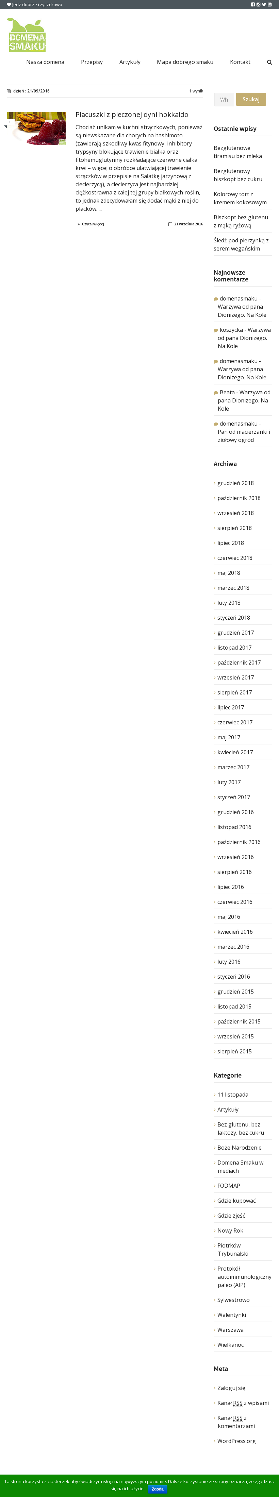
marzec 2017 (233, 767)
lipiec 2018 (230, 543)
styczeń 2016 (233, 976)
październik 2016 (239, 842)
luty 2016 (229, 961)
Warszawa (230, 1329)
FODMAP (228, 1185)
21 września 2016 (188, 224)
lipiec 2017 (230, 707)
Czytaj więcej (93, 224)
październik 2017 (239, 662)
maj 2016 (228, 916)
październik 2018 (239, 498)
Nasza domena (45, 62)
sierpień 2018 (234, 528)
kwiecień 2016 (235, 931)
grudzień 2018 (235, 483)
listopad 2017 (234, 647)
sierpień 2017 (234, 692)
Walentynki (231, 1315)
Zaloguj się (231, 1388)
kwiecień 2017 (235, 752)
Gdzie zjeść (231, 1215)
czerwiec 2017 (234, 722)
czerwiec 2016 (234, 902)
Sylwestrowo (233, 1300)
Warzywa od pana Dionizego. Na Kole (244, 338)
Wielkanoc (230, 1344)
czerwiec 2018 (234, 558)
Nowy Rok (230, 1230)
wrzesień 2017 (235, 677)
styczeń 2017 (233, 797)
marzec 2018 (233, 587)
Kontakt (240, 62)
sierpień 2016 (234, 872)
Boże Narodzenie (239, 1147)
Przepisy (92, 62)
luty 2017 (229, 782)
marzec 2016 (233, 946)
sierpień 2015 (234, 1051)
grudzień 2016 (235, 812)
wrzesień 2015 (235, 1036)
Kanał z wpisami (243, 1403)
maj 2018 (228, 573)
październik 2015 (239, 1021)
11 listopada (232, 1094)
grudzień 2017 (235, 632)
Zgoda (158, 1489)
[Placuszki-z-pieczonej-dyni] (36, 128)
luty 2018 (229, 602)
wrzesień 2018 (235, 513)
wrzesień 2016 (235, 857)
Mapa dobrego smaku (185, 62)
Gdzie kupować (236, 1200)
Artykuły (130, 62)
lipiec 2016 (230, 887)
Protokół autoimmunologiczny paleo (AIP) (244, 1277)
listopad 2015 (234, 1006)
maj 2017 (228, 737)
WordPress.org (236, 1441)
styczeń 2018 (233, 617)
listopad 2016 (234, 827)
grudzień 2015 (235, 991)
